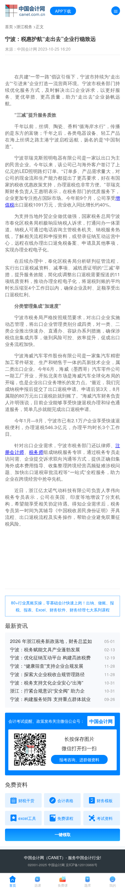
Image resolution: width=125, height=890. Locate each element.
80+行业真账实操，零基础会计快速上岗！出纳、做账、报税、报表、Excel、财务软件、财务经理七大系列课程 (62, 606)
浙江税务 (24, 26)
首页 (9, 26)
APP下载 (63, 11)
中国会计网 (34, 857)
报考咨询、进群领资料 (79, 759)
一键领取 (63, 834)
